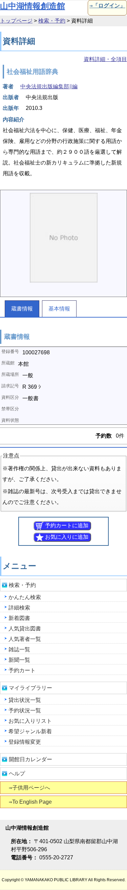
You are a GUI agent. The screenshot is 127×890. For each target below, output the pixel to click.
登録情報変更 (24, 742)
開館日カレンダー (30, 759)
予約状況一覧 (24, 710)
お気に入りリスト (30, 721)
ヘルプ (17, 773)
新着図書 (19, 618)
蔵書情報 (22, 309)
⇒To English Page (30, 802)
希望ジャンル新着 (30, 731)
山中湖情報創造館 (32, 5)
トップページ (16, 21)
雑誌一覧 (19, 649)
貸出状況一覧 (24, 700)
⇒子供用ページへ (29, 788)
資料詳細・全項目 (105, 59)
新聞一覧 (19, 660)
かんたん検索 (24, 597)
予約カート (22, 670)
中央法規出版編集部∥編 (49, 86)
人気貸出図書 (24, 628)
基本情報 (59, 309)
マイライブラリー (30, 688)
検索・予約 (51, 21)
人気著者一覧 (24, 639)
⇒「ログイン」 (107, 5)
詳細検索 (19, 608)
